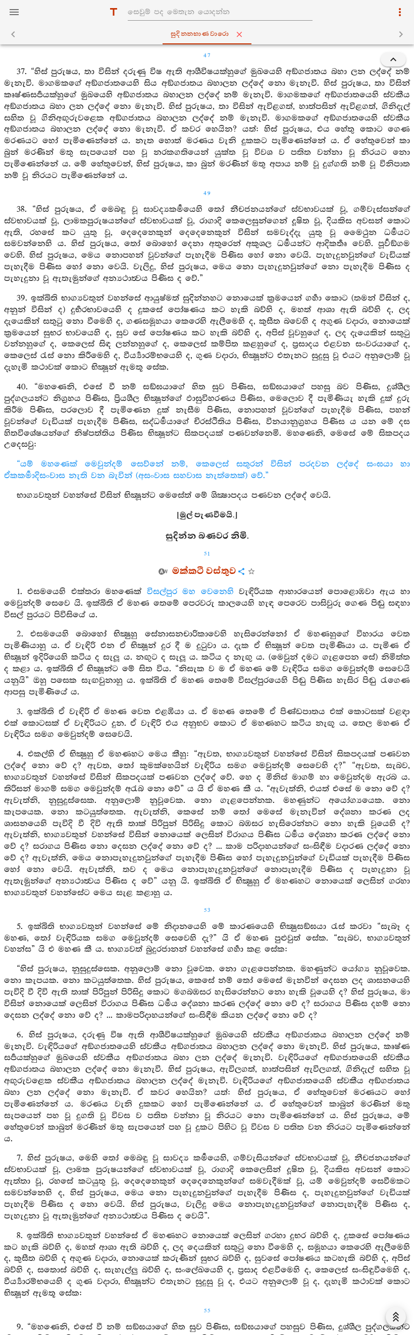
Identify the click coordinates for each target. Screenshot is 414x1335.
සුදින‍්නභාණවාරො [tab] (200, 34)
